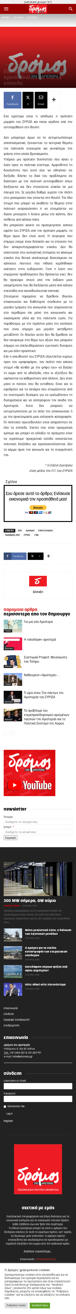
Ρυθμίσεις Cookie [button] (16, 1305)
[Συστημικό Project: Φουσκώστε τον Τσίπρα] (13, 661)
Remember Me (16, 1106)
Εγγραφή (10, 837)
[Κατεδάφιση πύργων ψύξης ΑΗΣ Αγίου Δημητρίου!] (13, 971)
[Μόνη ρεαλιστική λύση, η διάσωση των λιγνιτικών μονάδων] (13, 934)
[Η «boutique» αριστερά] (13, 643)
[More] (54, 100)
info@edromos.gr (22, 1056)
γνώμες (8, 631)
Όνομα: (8, 816)
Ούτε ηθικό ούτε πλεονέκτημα (45, 984)
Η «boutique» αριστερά (40, 639)
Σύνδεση (9, 1014)
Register (8, 1121)
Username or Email (15, 1081)
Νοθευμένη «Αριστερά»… (42, 675)
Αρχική (6, 17)
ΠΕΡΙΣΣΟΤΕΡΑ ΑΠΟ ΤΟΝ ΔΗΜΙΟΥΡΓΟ (37, 614)
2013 (20, 531)
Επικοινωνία (11, 1008)
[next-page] (12, 732)
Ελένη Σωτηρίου (45, 531)
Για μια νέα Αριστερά (38, 621)
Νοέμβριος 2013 (12, 535)
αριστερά (32, 17)
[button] (6, 9)
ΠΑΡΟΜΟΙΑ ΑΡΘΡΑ (20, 610)
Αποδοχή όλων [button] (40, 1305)
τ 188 (36, 535)
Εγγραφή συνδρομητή (17, 1020)
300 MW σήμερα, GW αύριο (30, 901)
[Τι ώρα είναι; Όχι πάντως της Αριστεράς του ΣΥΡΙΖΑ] (13, 697)
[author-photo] (38, 586)
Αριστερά (30, 531)
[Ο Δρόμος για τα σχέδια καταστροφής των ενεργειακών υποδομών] (13, 952)
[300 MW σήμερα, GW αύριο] (38, 879)
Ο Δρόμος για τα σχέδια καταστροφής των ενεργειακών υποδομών (46, 952)
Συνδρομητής (11, 1025)
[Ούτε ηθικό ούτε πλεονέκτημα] (13, 989)
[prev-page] (6, 732)
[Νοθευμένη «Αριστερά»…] (13, 679)
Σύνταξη (38, 592)
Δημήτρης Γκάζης (12, 906)
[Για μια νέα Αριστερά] (13, 626)
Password (9, 1093)
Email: (9, 827)
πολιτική (19, 17)
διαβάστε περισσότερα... (38, 1251)
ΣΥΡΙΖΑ (27, 535)
